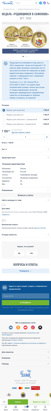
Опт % (4, 149)
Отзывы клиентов (9, 235)
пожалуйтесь (31, 333)
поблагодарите (7, 335)
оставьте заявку (17, 340)
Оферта (10, 343)
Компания (6, 358)
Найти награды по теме (11, 200)
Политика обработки (21, 343)
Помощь (5, 364)
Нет (31, 253)
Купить (18, 402)
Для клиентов (7, 352)
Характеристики (9, 158)
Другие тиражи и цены (21, 132)
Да (19, 253)
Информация (7, 190)
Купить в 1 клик (39, 402)
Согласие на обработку (38, 343)
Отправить (25, 303)
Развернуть (25, 271)
